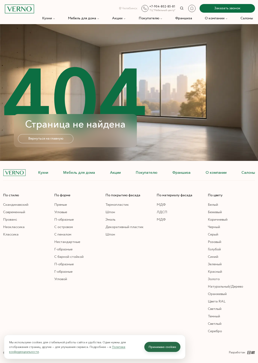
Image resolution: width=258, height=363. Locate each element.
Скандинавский (15, 204)
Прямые (60, 204)
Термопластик (117, 204)
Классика (11, 234)
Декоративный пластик (124, 227)
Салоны (246, 18)
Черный (214, 227)
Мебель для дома (82, 18)
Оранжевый (217, 294)
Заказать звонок (227, 8)
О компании (215, 18)
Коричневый (218, 219)
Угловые (60, 212)
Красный (215, 271)
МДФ (161, 204)
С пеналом (62, 234)
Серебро (215, 331)
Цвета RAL (217, 301)
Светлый (215, 309)
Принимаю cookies (162, 347)
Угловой (60, 279)
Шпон (110, 212)
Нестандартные (67, 242)
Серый (213, 234)
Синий (213, 256)
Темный (214, 316)
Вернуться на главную (45, 138)
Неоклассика (14, 227)
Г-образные (63, 249)
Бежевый (215, 212)
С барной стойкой (69, 256)
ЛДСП (162, 212)
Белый (213, 204)
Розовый (214, 242)
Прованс (10, 219)
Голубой (214, 249)
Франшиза (183, 18)
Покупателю (149, 18)
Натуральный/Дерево (225, 286)
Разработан (237, 352)
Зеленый (215, 264)
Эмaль (110, 219)
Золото (214, 279)
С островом (63, 227)
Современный (14, 212)
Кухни (47, 18)
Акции (117, 18)
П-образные (64, 219)
